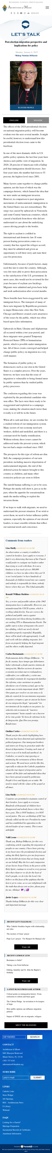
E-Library (7, 1106)
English (14, 120)
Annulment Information (12, 1133)
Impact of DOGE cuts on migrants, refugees (24, 1016)
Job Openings (8, 1098)
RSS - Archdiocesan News (13, 1102)
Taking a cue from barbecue (18, 965)
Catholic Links (8, 1091)
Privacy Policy (35, 1149)
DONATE (35, 13)
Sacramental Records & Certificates (16, 1129)
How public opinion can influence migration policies (24, 1010)
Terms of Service (45, 1149)
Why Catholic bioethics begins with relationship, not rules (26, 927)
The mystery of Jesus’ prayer (18, 933)
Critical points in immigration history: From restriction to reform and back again (24, 995)
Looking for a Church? (12, 1122)
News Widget (8, 1095)
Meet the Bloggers (26, 1025)
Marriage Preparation (11, 1126)
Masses (39, 2)
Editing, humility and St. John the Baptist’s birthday (24, 971)
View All (26, 946)
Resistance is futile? (14, 960)
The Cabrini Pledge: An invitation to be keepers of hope (25, 1002)
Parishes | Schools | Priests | (23, 2)
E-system (35, 1146)
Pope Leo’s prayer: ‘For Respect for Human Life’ (26, 938)
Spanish (38, 120)
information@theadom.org (13, 1064)
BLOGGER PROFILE (26, 107)
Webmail (6, 1110)
